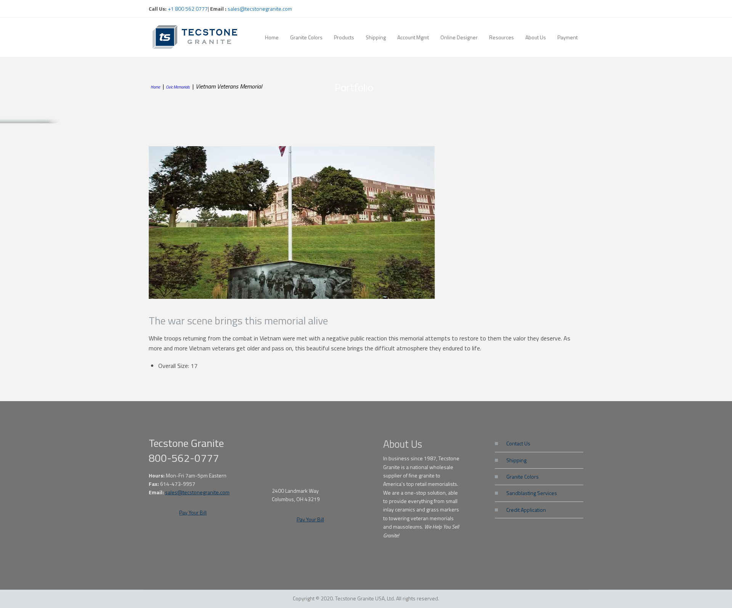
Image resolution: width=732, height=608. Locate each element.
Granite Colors (522, 477)
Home (155, 87)
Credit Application (526, 510)
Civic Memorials (178, 87)
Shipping (516, 460)
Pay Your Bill (193, 512)
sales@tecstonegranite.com (260, 9)
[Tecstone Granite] (196, 37)
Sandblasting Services (531, 493)
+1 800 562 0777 (187, 9)
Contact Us (518, 443)
